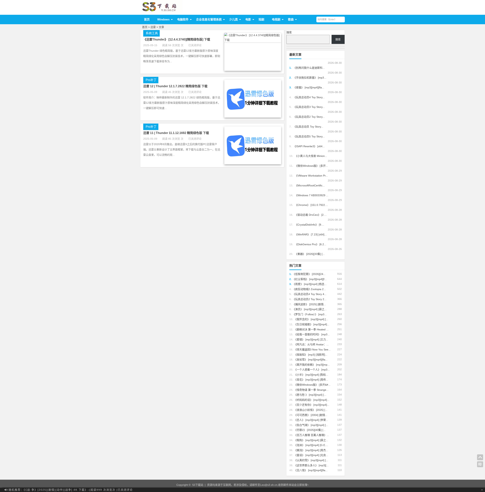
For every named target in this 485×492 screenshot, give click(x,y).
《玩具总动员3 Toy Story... (309, 106)
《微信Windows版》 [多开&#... (312, 384)
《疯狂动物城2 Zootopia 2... (309, 289)
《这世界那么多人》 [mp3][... (311, 465)
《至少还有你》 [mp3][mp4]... (311, 404)
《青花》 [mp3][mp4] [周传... (311, 379)
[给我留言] (480, 464)
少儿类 (233, 19)
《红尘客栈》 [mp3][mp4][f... (310, 279)
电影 (248, 19)
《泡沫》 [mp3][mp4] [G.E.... (311, 445)
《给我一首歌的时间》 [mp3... (312, 334)
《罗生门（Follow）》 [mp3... (310, 314)
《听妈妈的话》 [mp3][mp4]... (311, 399)
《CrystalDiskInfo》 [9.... (309, 224)
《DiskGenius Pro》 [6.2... (310, 244)
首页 (147, 19)
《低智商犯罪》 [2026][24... (309, 274)
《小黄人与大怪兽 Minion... (311, 155)
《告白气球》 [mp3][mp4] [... (311, 425)
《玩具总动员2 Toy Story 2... (309, 299)
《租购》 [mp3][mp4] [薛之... (311, 440)
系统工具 (152, 33)
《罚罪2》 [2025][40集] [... (309, 429)
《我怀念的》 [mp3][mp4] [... (311, 319)
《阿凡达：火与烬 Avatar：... (311, 344)
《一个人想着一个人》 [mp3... (312, 369)
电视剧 (276, 19)
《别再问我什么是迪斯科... (309, 67)
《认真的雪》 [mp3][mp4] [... (311, 460)
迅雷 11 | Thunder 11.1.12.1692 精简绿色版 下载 (176, 133)
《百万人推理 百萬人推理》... (311, 435)
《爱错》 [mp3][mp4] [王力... (311, 339)
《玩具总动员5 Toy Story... (309, 136)
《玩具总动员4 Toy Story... (309, 97)
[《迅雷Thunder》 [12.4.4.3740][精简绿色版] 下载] (252, 39)
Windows (163, 19)
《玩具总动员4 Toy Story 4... (309, 294)
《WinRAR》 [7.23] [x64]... (311, 234)
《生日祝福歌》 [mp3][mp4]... (311, 324)
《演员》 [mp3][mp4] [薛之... (310, 309)
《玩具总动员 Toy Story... (308, 126)
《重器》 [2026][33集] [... (310, 253)
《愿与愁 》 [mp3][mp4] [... (310, 394)
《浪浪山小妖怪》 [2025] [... (310, 409)
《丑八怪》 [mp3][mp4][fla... (311, 470)
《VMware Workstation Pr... (311, 175)
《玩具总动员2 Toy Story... (309, 116)
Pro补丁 (151, 80)
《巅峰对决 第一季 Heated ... (311, 329)
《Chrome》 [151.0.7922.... (311, 204)
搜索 (289, 32)
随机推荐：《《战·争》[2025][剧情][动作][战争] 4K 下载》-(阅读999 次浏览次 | (71, 489)
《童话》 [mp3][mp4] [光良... (311, 455)
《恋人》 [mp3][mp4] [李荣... (311, 419)
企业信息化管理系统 (209, 19)
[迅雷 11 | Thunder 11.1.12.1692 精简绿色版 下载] (252, 163)
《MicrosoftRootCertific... (310, 185)
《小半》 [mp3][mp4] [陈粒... (311, 374)
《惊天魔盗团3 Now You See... (312, 349)
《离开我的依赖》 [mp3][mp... (312, 364)
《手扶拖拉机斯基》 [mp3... (309, 77)
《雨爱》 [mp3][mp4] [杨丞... (310, 284)
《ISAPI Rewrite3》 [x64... (309, 146)
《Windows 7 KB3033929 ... (311, 195)
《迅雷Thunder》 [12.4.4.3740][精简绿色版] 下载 (176, 39)
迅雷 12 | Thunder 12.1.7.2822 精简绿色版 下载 (175, 86)
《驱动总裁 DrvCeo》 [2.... (311, 214)
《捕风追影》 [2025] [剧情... (309, 304)
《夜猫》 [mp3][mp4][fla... (308, 87)
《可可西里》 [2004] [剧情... (310, 414)
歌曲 (291, 19)
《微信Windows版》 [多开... (311, 165)
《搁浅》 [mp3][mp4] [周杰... (311, 450)
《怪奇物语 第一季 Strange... (311, 389)
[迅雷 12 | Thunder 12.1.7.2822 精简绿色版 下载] (252, 116)
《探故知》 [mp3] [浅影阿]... (310, 354)
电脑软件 (183, 19)
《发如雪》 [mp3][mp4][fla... (311, 359)
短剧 (261, 19)
